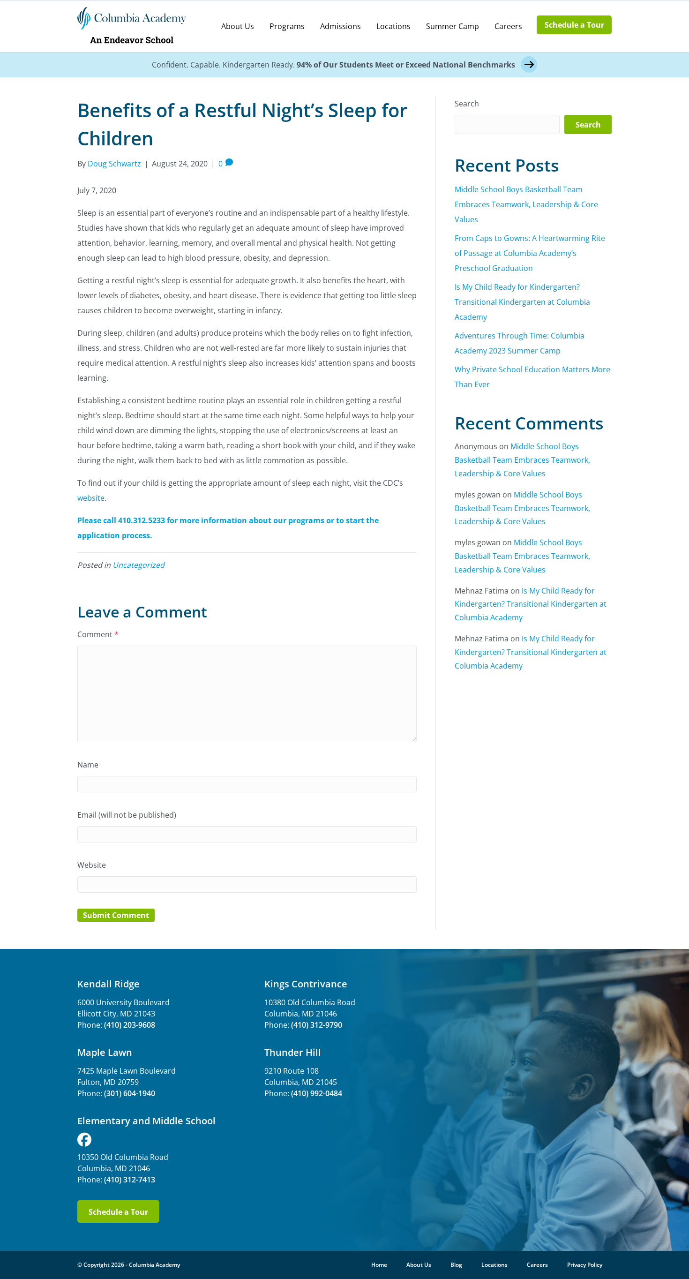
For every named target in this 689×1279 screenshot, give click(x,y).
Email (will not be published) (126, 815)
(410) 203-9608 (129, 1025)
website (91, 498)
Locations (393, 26)
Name (87, 765)
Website (91, 865)
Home (379, 1265)
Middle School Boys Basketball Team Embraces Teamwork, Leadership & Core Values (526, 204)
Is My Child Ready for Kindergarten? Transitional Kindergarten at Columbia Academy (522, 302)
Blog (456, 1265)
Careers (508, 26)
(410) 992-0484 (316, 1093)
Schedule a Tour (574, 25)
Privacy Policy (584, 1265)
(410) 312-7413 (129, 1179)
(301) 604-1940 (129, 1093)
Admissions (340, 26)
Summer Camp (452, 26)
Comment (98, 634)
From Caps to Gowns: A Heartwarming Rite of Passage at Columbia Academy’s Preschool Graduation (530, 253)
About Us (237, 26)
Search (467, 103)
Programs (287, 26)
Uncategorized (138, 565)
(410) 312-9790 (316, 1025)
